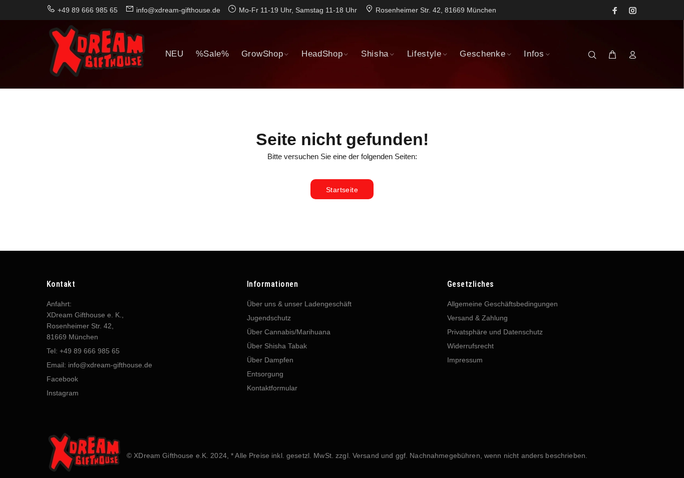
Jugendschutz (269, 318)
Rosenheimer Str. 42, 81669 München (436, 10)
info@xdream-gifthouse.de (178, 10)
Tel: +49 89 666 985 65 (83, 351)
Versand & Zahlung (477, 318)
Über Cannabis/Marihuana (288, 332)
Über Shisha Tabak (277, 346)
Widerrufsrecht (470, 346)
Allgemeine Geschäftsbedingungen (502, 304)
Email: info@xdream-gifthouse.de (99, 365)
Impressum (465, 360)
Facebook (62, 379)
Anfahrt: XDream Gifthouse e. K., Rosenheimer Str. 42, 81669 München (85, 320)
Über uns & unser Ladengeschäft (299, 304)
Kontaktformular (272, 388)
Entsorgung (265, 374)
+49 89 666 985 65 (88, 10)
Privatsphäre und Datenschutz (495, 332)
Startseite (342, 190)
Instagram (63, 393)
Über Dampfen (270, 360)
